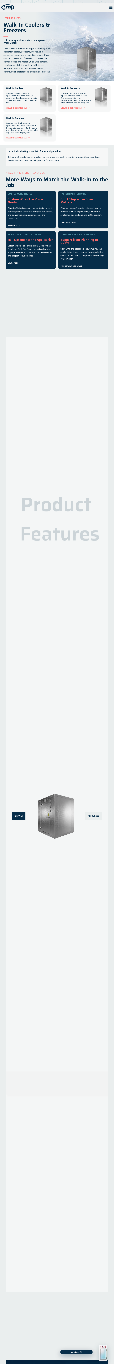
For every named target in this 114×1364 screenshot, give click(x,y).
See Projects (14, 225)
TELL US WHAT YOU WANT (71, 266)
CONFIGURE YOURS (68, 222)
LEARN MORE (13, 263)
